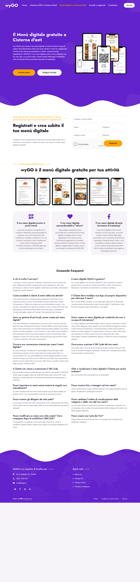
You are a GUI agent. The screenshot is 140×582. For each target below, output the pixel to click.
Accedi (129, 5)
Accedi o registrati (97, 5)
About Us (78, 474)
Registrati (113, 143)
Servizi (124, 499)
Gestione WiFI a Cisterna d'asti (43, 5)
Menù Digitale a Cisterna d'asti (73, 5)
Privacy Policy (80, 482)
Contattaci (112, 5)
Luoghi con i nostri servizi (110, 499)
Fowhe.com (28, 499)
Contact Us (79, 478)
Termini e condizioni (82, 486)
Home (24, 5)
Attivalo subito (24, 72)
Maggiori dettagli (49, 72)
